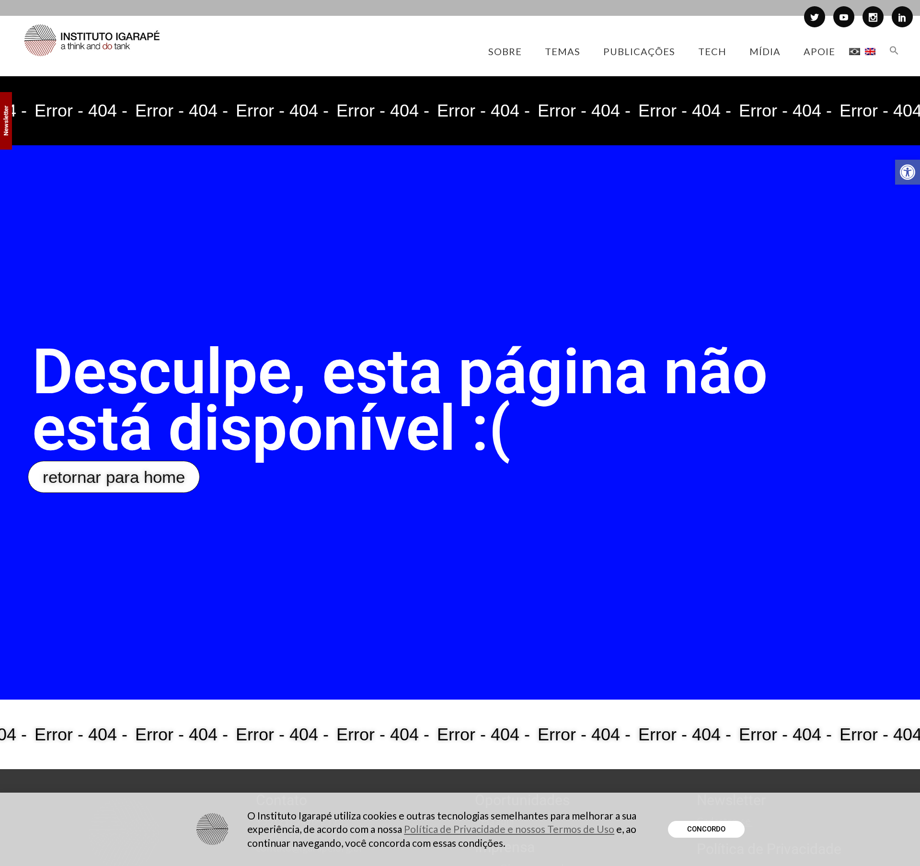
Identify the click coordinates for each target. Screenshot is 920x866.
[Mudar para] (854, 51)
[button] (907, 172)
